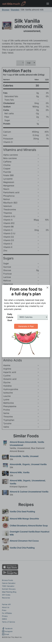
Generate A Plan (26, 326)
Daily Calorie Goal (9, 317)
